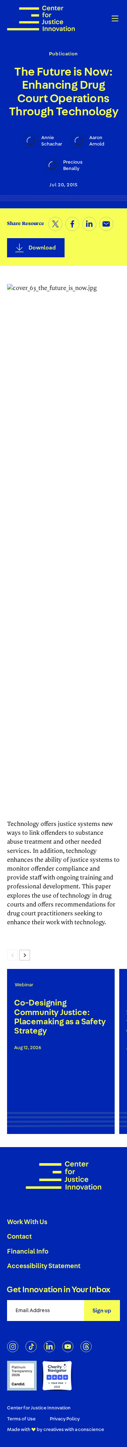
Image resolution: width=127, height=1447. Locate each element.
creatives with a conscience (73, 1429)
